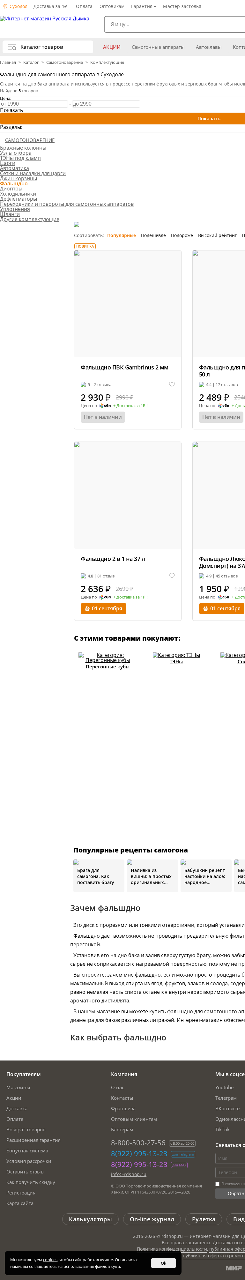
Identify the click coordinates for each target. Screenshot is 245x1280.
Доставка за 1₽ (50, 6)
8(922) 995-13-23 (139, 1153)
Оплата (84, 6)
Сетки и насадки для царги (33, 173)
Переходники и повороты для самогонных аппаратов (67, 203)
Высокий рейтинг (217, 235)
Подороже (182, 235)
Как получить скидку (30, 1182)
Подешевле (153, 235)
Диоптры (11, 188)
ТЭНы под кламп (20, 157)
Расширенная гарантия (33, 1140)
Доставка (16, 1108)
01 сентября (107, 608)
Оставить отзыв (25, 1171)
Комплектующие (107, 62)
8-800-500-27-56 (138, 1142)
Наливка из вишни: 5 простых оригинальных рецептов (151, 876)
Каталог (31, 62)
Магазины (18, 1087)
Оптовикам (112, 6)
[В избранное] (172, 384)
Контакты (122, 1098)
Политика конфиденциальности (172, 1249)
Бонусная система (27, 1150)
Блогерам (122, 1129)
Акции (112, 47)
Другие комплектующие (29, 219)
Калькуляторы (90, 1219)
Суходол (18, 6)
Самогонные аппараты (158, 47)
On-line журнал (152, 1219)
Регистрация (20, 1192)
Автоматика (14, 168)
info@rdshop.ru (129, 1174)
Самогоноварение (64, 62)
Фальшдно (14, 183)
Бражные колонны (23, 147)
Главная (8, 62)
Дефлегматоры (18, 198)
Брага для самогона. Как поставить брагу (95, 876)
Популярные (121, 235)
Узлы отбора (16, 152)
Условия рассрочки (28, 1161)
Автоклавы (209, 47)
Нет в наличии (103, 416)
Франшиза (123, 1108)
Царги (7, 163)
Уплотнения (15, 208)
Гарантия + (143, 6)
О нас (117, 1087)
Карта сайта (19, 1203)
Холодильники (18, 193)
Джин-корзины (18, 178)
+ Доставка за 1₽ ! (130, 405)
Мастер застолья (182, 6)
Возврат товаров (26, 1129)
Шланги (10, 214)
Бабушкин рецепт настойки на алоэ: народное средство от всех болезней (204, 876)
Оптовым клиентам (134, 1119)
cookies (50, 1259)
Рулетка (203, 1219)
